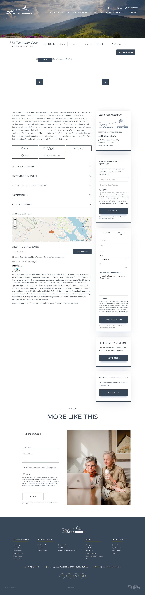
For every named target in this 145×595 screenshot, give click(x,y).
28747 (59, 303)
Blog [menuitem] (87, 559)
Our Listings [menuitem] (17, 545)
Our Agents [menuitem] (89, 545)
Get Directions (82, 252)
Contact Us (101, 145)
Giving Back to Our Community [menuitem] (94, 556)
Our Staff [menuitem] (88, 548)
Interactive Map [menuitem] (18, 559)
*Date (101, 256)
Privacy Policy (123, 203)
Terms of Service (108, 327)
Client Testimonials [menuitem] (91, 553)
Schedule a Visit (121, 233)
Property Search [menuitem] (58, 12)
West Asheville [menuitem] (62, 548)
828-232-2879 (107, 135)
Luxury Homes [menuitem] (18, 548)
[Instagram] (69, 576)
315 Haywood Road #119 (68, 567)
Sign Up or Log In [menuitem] (117, 548)
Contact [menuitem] (133, 12)
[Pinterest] (83, 576)
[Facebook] (62, 576)
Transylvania (36, 303)
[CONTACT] (125, 52)
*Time (101, 264)
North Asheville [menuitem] (42, 545)
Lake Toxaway (49, 303)
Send (33, 496)
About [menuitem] (97, 12)
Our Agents (109, 145)
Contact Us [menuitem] (115, 545)
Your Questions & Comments (109, 272)
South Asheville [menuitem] (62, 545)
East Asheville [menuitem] (41, 548)
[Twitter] (76, 576)
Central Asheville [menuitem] (42, 550)
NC (28, 303)
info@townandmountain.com (109, 566)
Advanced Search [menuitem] (18, 550)
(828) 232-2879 (132, 8)
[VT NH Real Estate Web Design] (134, 587)
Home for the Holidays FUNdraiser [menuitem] (67, 550)
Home (14, 303)
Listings (22, 303)
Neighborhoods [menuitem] (80, 12)
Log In (111, 8)
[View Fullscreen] (15, 226)
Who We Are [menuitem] (89, 550)
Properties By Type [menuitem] (18, 553)
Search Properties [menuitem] (116, 550)
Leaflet (71, 240)
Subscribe (114, 211)
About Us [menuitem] (114, 553)
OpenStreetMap (79, 240)
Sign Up (119, 8)
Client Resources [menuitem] (114, 12)
